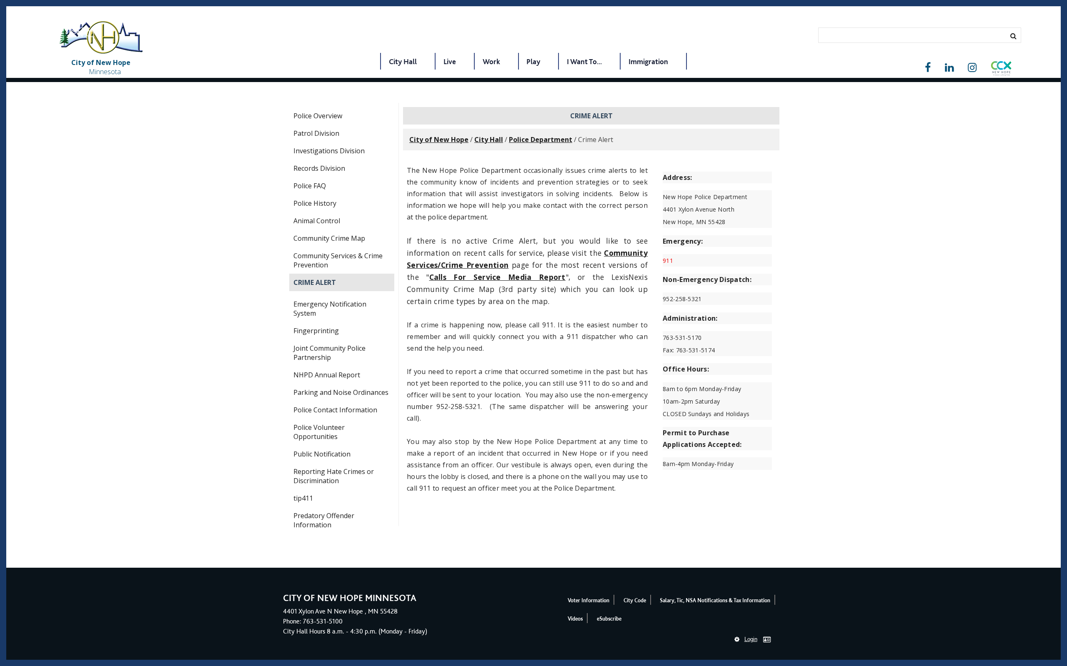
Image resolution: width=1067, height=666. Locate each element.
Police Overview (317, 115)
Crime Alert (314, 282)
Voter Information (588, 600)
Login (750, 639)
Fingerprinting (316, 330)
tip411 (303, 498)
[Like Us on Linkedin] (949, 67)
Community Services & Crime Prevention (338, 260)
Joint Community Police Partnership (329, 353)
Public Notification (322, 454)
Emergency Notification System (329, 308)
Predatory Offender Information (323, 520)
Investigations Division (329, 150)
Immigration (648, 61)
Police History (314, 203)
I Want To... (584, 61)
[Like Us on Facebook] (928, 67)
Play (533, 61)
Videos (575, 619)
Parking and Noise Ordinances (340, 392)
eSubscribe (609, 619)
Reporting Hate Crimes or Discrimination (333, 476)
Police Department (540, 139)
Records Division (319, 168)
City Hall (403, 61)
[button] (1001, 70)
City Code (635, 600)
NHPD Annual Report (326, 374)
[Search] (1013, 36)
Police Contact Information (335, 409)
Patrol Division (316, 133)
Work (491, 61)
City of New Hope (438, 139)
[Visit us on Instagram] (972, 67)
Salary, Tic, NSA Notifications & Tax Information (715, 600)
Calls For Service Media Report (497, 277)
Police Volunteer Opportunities (319, 432)
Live (449, 61)
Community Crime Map (329, 238)
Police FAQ (309, 185)
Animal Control (316, 220)
